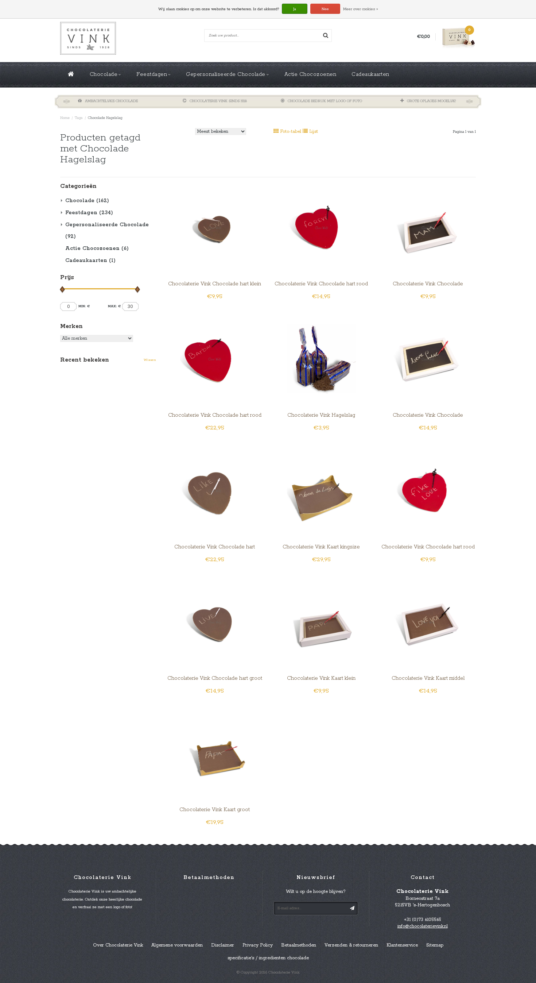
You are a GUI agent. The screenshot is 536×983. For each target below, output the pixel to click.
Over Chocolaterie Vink (118, 945)
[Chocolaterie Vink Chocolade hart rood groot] (321, 227)
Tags (79, 118)
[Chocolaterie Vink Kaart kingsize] (321, 490)
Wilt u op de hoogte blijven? (316, 891)
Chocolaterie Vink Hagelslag (321, 415)
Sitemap (434, 945)
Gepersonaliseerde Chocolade (225, 74)
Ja (294, 9)
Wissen (150, 360)
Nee (325, 9)
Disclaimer (222, 945)
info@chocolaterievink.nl (422, 926)
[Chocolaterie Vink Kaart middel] (427, 621)
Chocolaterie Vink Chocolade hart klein (214, 284)
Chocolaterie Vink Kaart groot (214, 809)
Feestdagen (151, 74)
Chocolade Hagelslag (105, 118)
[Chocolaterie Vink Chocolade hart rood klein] (427, 490)
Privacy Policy (257, 945)
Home (65, 118)
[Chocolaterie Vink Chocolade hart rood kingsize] (214, 359)
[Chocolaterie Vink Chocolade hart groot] (214, 621)
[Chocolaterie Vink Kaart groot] (214, 753)
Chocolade (104, 74)
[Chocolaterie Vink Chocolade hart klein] (214, 227)
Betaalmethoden (298, 945)
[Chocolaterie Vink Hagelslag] (321, 359)
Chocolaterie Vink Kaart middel (428, 678)
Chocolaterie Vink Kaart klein (321, 678)
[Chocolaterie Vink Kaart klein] (321, 621)
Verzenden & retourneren (351, 945)
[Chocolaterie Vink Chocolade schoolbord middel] (427, 359)
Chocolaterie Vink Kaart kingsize (321, 547)
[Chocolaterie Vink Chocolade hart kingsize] (214, 490)
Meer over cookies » (360, 9)
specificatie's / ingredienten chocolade (268, 958)
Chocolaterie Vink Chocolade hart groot (214, 678)
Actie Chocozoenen (310, 74)
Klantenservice (402, 945)
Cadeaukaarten (370, 74)
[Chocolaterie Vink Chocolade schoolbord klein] (427, 227)
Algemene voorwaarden (177, 945)
